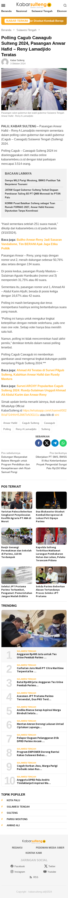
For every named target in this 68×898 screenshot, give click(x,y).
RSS (35, 877)
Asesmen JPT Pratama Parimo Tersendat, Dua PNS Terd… (35, 697)
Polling (7, 429)
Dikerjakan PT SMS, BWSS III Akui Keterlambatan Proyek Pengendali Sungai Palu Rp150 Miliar (51, 461)
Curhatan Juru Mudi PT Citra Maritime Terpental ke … (40, 670)
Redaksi (17, 847)
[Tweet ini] (46, 443)
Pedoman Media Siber (50, 847)
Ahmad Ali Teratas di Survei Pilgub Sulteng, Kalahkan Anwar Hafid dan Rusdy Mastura (32, 374)
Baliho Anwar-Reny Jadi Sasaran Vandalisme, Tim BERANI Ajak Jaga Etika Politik (31, 244)
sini (57, 414)
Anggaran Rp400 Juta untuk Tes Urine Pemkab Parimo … (37, 656)
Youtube (52, 871)
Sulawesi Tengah (26, 651)
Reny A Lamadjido (26, 429)
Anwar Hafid (10, 422)
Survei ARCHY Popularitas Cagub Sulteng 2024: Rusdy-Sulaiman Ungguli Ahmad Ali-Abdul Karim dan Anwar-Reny (33, 390)
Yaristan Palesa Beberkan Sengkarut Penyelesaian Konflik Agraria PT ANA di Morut (16, 516)
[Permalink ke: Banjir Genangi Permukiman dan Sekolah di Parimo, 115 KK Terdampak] (16, 536)
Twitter (51, 866)
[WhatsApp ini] (63, 443)
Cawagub (49, 422)
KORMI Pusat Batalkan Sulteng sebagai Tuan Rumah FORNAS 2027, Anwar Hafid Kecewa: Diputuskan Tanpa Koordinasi (30, 207)
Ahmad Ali (13, 825)
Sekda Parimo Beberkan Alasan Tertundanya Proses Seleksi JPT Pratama (50, 591)
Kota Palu (13, 800)
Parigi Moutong (17, 819)
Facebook (20, 866)
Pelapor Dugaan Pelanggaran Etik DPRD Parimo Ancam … (38, 739)
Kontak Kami (34, 853)
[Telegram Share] (55, 443)
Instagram (20, 871)
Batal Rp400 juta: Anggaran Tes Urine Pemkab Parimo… (40, 683)
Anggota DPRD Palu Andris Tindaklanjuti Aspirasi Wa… (34, 781)
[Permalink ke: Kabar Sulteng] (5, 61)
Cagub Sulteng (30, 422)
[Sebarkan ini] (38, 443)
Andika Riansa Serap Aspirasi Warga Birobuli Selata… (39, 711)
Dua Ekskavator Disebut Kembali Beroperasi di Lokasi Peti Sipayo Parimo (50, 516)
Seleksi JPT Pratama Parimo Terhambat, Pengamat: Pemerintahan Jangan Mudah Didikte (16, 591)
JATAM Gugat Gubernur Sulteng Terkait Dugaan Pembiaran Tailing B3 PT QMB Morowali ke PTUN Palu (32, 194)
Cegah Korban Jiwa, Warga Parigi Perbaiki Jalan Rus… (37, 767)
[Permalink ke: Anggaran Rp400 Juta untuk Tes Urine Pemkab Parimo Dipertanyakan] (34, 628)
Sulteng (45, 429)
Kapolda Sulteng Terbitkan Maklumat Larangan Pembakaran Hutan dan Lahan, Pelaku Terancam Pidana (50, 554)
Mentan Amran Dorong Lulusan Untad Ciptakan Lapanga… (40, 725)
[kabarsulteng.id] (34, 5)
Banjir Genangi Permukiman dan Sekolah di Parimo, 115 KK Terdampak (16, 552)
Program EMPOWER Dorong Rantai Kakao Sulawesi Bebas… (38, 753)
